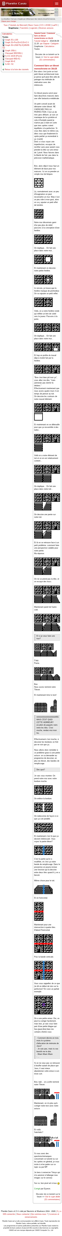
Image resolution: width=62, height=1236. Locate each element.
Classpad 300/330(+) (13, 53)
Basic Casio (33, 25)
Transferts (24, 28)
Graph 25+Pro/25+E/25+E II (17, 42)
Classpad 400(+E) (12, 59)
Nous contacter (23, 1214)
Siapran (46, 43)
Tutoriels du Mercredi (18, 25)
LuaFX (54, 25)
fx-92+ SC (9, 64)
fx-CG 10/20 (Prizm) (13, 56)
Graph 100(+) (10, 50)
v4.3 (15, 1211)
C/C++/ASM (45, 25)
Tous (6, 25)
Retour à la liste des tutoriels (17, 69)
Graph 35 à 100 (11, 40)
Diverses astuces (46, 28)
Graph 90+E (10, 61)
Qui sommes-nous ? (39, 1214)
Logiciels (33, 28)
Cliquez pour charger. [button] (8, 21)
